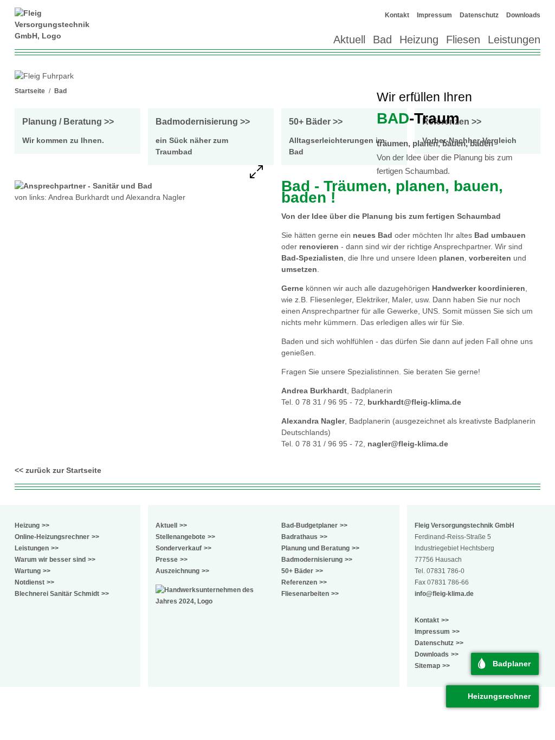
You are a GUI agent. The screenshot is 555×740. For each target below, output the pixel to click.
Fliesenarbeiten (305, 594)
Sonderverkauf (179, 548)
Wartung (28, 571)
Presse (167, 559)
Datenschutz (479, 15)
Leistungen (514, 40)
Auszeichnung (177, 571)
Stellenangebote (180, 537)
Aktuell (349, 40)
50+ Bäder (297, 571)
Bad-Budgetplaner (309, 525)
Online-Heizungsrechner (52, 537)
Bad (382, 40)
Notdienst (29, 582)
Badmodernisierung (312, 559)
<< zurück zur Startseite (58, 470)
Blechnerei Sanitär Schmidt (57, 594)
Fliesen (463, 40)
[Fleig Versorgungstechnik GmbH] (55, 25)
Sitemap (427, 666)
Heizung (418, 40)
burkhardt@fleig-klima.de (414, 402)
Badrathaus (299, 537)
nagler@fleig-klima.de (407, 443)
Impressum (434, 15)
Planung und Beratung (315, 548)
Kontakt (397, 15)
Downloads (523, 15)
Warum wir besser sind (50, 559)
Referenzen (299, 582)
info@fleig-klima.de (444, 594)
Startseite (30, 91)
